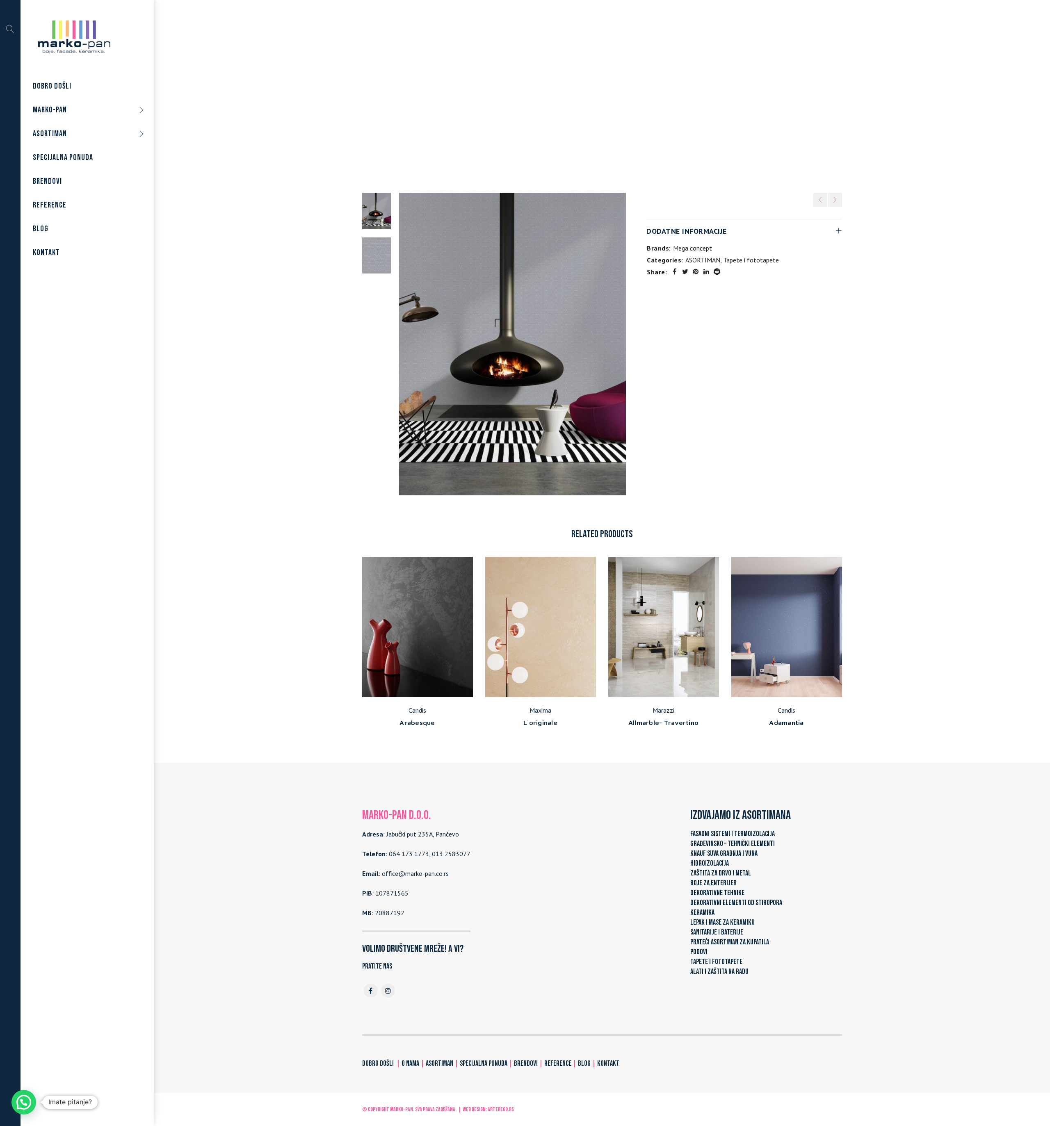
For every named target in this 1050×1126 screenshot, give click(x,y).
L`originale (540, 722)
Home (501, 94)
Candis (417, 710)
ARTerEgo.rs (501, 1109)
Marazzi (663, 710)
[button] (23, 1102)
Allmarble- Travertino (663, 722)
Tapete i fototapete (588, 94)
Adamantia (786, 722)
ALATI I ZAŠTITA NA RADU (719, 971)
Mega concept (692, 248)
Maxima (540, 710)
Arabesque (417, 722)
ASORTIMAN (535, 94)
